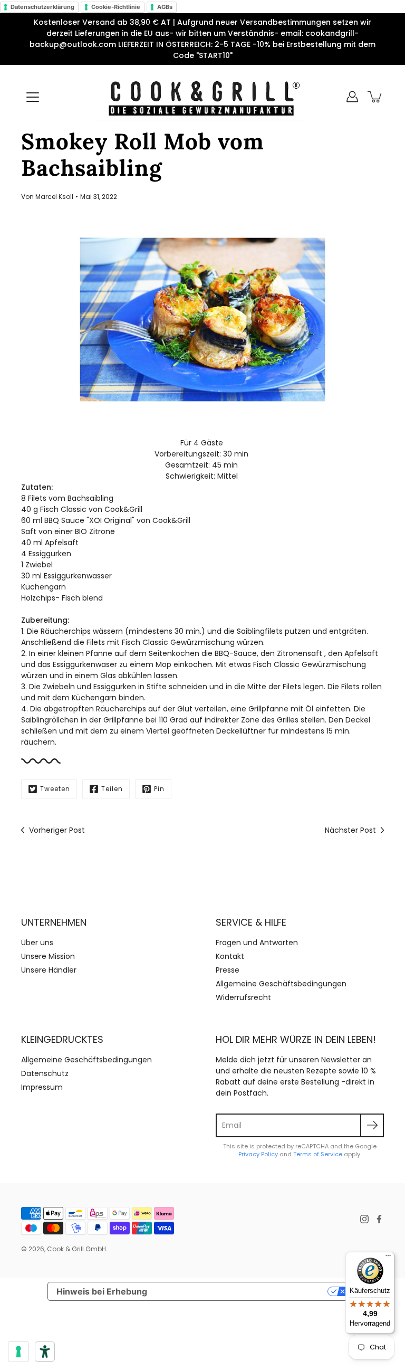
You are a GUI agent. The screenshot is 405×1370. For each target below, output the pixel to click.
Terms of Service (317, 1154)
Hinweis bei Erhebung (101, 1291)
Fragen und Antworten (257, 942)
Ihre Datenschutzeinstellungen (243, 1291)
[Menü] (32, 97)
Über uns (37, 942)
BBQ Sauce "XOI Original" (89, 520)
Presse (227, 970)
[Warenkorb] (375, 96)
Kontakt (230, 956)
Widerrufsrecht (243, 997)
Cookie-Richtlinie (115, 7)
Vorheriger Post (57, 830)
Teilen (112, 788)
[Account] (352, 96)
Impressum (42, 1087)
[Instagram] (364, 1219)
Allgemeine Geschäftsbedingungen (281, 983)
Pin (159, 788)
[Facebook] (379, 1219)
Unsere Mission (48, 956)
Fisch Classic (63, 509)
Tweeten (55, 788)
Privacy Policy (258, 1154)
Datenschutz (45, 1073)
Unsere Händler (48, 970)
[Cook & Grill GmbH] (202, 96)
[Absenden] (372, 1125)
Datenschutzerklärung (42, 7)
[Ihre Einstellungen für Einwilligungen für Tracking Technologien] (18, 1352)
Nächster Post (350, 830)
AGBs (164, 7)
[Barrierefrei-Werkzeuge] (45, 1352)
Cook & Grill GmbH (76, 1248)
